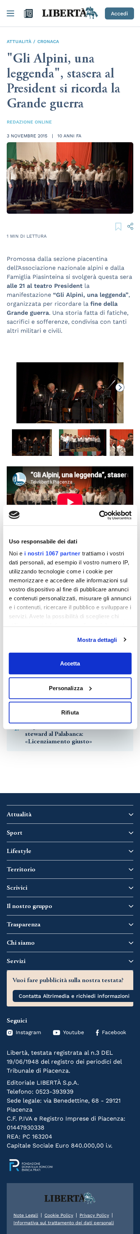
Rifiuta (70, 712)
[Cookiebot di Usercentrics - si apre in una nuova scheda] (99, 515)
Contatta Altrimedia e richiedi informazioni (74, 996)
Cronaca (48, 41)
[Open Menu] (10, 13)
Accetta (70, 663)
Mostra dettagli (97, 639)
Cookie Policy (58, 1215)
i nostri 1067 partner (52, 553)
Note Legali (25, 1215)
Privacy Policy (94, 1215)
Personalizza (66, 688)
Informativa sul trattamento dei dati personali (63, 1223)
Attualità (19, 41)
